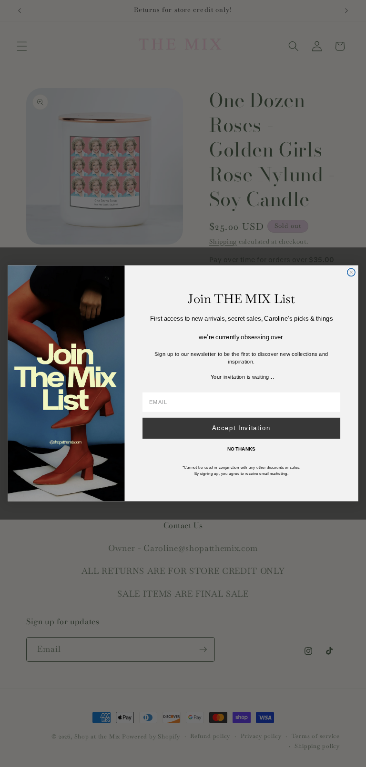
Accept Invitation (241, 428)
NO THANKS (241, 449)
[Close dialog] (351, 272)
